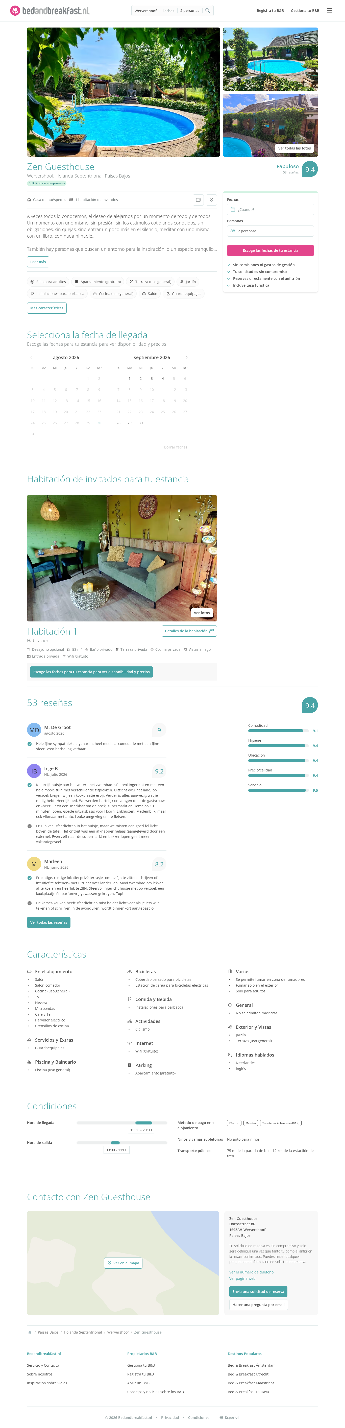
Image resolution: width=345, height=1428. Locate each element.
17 (33, 411)
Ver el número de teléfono (251, 1272)
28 (77, 422)
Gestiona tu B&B (141, 1365)
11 (44, 400)
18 (44, 411)
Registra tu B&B (140, 1374)
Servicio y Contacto (43, 1365)
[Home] (30, 1332)
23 (99, 411)
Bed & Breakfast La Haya (248, 1391)
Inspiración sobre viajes (47, 1383)
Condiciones (198, 1417)
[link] (50, 10)
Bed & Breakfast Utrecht (248, 1374)
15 (88, 400)
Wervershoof (146, 10)
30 (99, 422)
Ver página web (242, 1278)
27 (66, 422)
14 (77, 400)
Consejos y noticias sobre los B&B (155, 1391)
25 (44, 422)
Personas (235, 220)
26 (55, 422)
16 (99, 400)
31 (33, 434)
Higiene (254, 740)
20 (66, 411)
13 (66, 400)
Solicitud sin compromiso (47, 183)
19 (55, 411)
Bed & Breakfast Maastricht (251, 1383)
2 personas (189, 10)
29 (88, 422)
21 (77, 411)
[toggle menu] (329, 10)
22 (88, 411)
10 (33, 400)
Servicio (254, 785)
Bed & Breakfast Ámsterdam (252, 1365)
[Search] (207, 10)
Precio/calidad (260, 770)
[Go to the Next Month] (186, 357)
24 (33, 422)
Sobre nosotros (40, 1374)
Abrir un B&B (138, 1383)
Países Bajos (117, 176)
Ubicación (256, 755)
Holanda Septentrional (79, 176)
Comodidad (258, 725)
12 (55, 400)
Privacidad (170, 1417)
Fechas (168, 10)
